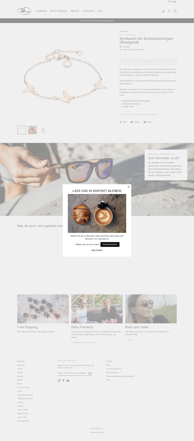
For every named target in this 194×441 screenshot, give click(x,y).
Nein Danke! (97, 250)
